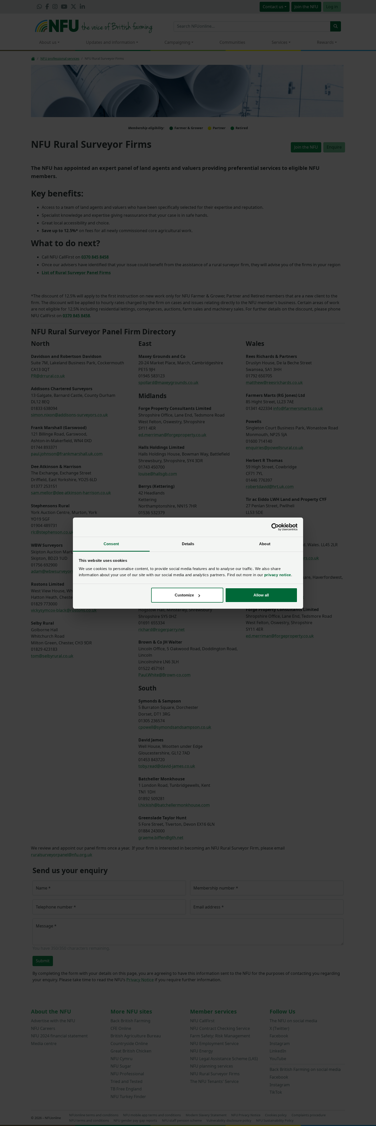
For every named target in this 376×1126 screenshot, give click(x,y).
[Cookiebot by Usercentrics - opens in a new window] (275, 527)
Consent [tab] (111, 544)
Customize (184, 595)
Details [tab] (188, 544)
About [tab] (264, 544)
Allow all (261, 595)
